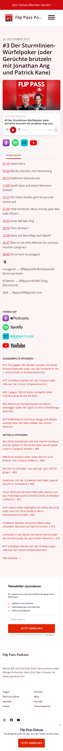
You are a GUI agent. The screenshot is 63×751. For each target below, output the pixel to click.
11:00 (6, 185)
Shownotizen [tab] (13, 155)
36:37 (6, 243)
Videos (6, 706)
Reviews (38, 691)
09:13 (6, 178)
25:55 (6, 221)
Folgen (6, 691)
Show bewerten (42, 706)
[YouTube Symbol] (18, 720)
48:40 (6, 254)
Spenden (7, 701)
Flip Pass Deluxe (11, 696)
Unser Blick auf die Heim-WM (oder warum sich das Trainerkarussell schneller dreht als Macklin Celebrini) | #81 (31, 495)
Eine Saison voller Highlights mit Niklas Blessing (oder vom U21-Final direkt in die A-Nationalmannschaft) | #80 (31, 511)
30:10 (6, 228)
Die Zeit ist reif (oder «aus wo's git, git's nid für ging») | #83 (30, 470)
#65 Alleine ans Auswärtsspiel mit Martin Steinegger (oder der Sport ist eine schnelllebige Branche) (31, 407)
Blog (36, 696)
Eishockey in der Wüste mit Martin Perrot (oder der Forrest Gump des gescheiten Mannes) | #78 (31, 536)
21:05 (6, 209)
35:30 (6, 235)
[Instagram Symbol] (4, 720)
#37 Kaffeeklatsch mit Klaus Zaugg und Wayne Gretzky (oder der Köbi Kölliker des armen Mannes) (30, 423)
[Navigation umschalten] (51, 18)
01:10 (6, 164)
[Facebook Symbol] (11, 720)
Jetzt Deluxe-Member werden (31, 5)
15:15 (6, 197)
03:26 (6, 171)
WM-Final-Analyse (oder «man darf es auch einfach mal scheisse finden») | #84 (28, 458)
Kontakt (38, 701)
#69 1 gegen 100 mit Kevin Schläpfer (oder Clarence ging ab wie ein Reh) (27, 393)
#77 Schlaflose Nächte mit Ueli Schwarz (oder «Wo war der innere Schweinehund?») (29, 382)
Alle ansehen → (12, 558)
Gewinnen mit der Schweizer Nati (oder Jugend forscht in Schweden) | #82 (30, 482)
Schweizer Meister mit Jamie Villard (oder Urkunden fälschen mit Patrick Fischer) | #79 (29, 524)
